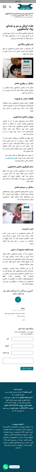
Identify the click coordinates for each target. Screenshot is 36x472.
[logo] (21, 7)
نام (7, 339)
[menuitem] (10, 7)
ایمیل (6, 346)
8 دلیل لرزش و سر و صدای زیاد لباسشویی (19, 14)
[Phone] (5, 467)
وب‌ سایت (6, 353)
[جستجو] (10, 7)
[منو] (5, 7)
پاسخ (23, 320)
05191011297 (24, 408)
